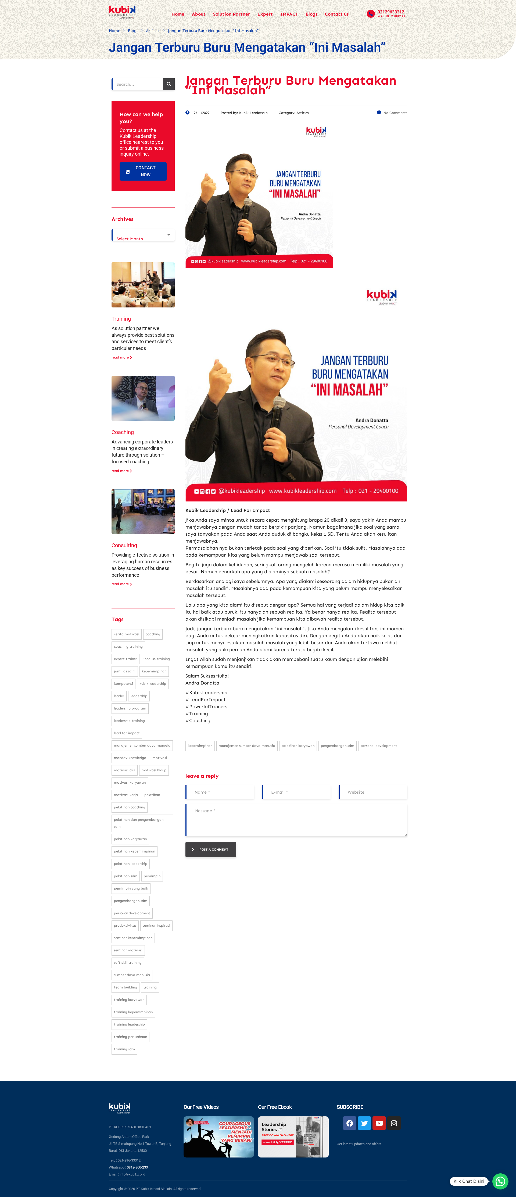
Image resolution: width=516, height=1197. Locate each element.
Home (177, 14)
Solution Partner (231, 14)
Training (121, 319)
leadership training (129, 721)
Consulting (124, 545)
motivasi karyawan (130, 782)
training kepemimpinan (133, 1012)
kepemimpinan (200, 746)
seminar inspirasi (156, 925)
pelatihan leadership (130, 864)
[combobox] (143, 235)
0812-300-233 (137, 1167)
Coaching (123, 432)
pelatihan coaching (129, 807)
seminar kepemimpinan (133, 938)
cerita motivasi (126, 634)
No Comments (395, 113)
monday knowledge (130, 758)
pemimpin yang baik (131, 888)
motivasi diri (124, 770)
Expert (265, 14)
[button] (500, 1181)
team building (125, 987)
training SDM (124, 1049)
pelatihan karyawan (298, 746)
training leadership (129, 1024)
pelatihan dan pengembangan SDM (138, 823)
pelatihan (152, 795)
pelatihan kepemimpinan (134, 851)
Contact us (337, 14)
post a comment (213, 849)
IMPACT (289, 14)
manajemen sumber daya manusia (247, 746)
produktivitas (125, 925)
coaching (153, 634)
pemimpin (152, 876)
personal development (379, 746)
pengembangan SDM (337, 746)
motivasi (159, 758)
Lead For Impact (127, 733)
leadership (139, 696)
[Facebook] (349, 1123)
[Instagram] (394, 1123)
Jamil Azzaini (124, 671)
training (150, 987)
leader (119, 696)
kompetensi (123, 684)
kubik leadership (152, 684)
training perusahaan (130, 1037)
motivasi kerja (126, 795)
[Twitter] (364, 1123)
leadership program (130, 708)
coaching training (128, 646)
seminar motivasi (128, 950)
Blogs (311, 14)
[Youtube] (379, 1123)
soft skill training (128, 963)
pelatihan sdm (125, 876)
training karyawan (129, 1000)
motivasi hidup (154, 770)
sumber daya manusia (132, 975)
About (199, 14)
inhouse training (157, 659)
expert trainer (125, 659)
